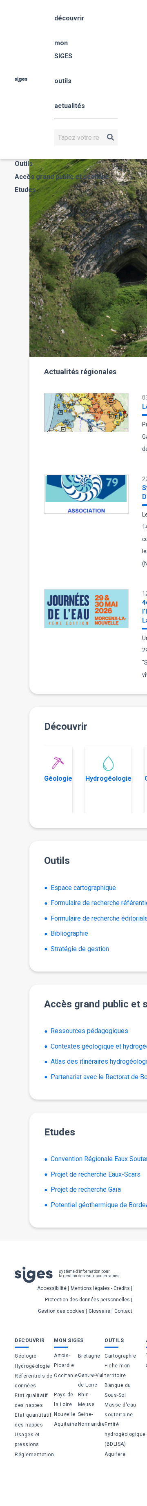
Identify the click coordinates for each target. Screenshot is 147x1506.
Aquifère (115, 1454)
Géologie (58, 778)
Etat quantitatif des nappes (33, 1420)
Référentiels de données (34, 1381)
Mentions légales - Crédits (100, 1288)
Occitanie (66, 1375)
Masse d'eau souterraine (120, 1410)
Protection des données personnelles (87, 1300)
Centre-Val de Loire (91, 1380)
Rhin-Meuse (86, 1399)
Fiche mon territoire (117, 1370)
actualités (69, 106)
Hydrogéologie (108, 778)
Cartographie (120, 1356)
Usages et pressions (27, 1439)
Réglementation (34, 1454)
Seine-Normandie (91, 1419)
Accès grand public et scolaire (62, 177)
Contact (123, 1311)
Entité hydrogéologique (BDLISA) (125, 1434)
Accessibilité (52, 1288)
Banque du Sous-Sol (118, 1390)
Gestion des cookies (61, 1311)
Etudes (25, 190)
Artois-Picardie (64, 1360)
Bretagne (89, 1356)
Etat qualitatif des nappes (31, 1400)
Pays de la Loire (64, 1399)
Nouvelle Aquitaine (66, 1419)
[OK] (110, 137)
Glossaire (99, 1311)
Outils (24, 164)
